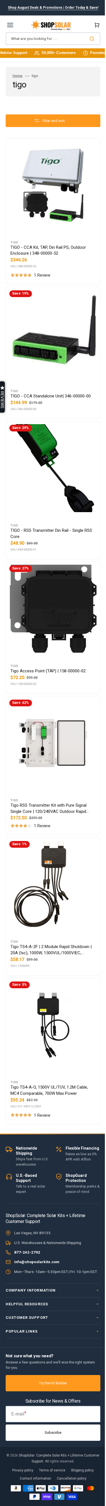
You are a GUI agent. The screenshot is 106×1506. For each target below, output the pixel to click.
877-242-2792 (27, 1246)
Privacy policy (20, 1470)
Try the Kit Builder (51, 1383)
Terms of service (50, 1470)
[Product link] (51, 209)
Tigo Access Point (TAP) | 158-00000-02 (48, 654)
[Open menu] (10, 25)
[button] (91, 25)
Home (17, 76)
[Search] (88, 39)
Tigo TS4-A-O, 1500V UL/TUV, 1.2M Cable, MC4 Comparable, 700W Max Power (49, 1060)
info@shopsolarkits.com (36, 1256)
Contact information (33, 1478)
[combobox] (51, 38)
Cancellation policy (69, 1478)
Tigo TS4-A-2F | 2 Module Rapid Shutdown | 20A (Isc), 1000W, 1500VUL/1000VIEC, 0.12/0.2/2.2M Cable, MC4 (49, 925)
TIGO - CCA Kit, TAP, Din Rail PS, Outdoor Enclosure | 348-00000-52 (48, 246)
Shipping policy (80, 1470)
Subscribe (51, 1432)
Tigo (14, 238)
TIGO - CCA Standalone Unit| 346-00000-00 (50, 387)
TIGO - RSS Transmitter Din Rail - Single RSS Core (46, 520)
